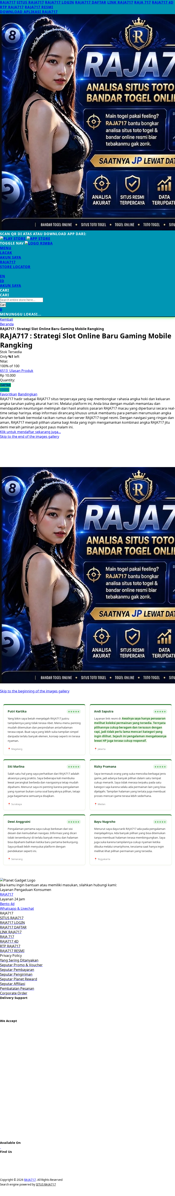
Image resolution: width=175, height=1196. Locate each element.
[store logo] (39, 243)
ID (2, 281)
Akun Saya (10, 257)
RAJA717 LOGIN (59, 2)
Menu (5, 248)
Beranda (7, 324)
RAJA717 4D (163, 2)
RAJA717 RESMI (39, 7)
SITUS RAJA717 (30, 2)
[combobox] (21, 300)
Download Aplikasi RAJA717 (29, 11)
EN (2, 276)
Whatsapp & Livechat (17, 908)
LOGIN (4, 390)
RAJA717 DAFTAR (90, 2)
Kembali (6, 319)
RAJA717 (8, 2)
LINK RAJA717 (120, 2)
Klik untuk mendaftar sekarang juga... (30, 431)
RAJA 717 (142, 2)
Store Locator (15, 266)
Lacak (6, 252)
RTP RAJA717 (12, 7)
